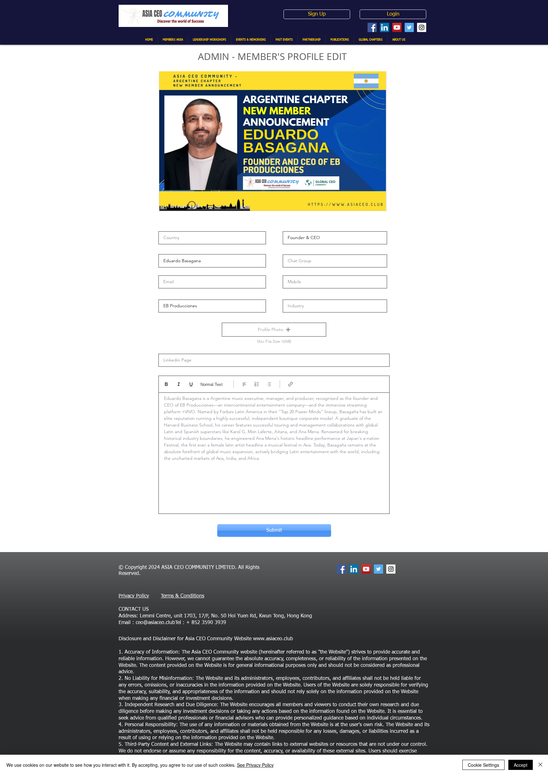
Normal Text (211, 384)
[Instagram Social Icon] (421, 27)
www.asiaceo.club (273, 638)
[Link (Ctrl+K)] (290, 384)
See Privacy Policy (255, 765)
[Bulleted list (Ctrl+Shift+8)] (269, 384)
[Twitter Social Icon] (409, 27)
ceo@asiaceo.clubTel (158, 622)
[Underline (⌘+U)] (191, 384)
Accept (520, 765)
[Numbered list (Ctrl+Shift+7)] (256, 384)
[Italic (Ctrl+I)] (178, 384)
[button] (274, 329)
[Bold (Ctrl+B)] (166, 384)
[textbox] (274, 451)
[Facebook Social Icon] (372, 27)
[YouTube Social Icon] (396, 27)
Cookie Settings (483, 765)
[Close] (540, 765)
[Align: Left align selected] (244, 384)
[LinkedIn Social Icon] (384, 27)
